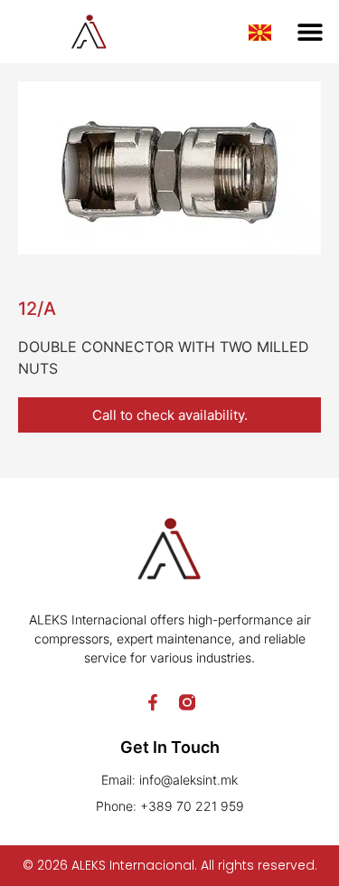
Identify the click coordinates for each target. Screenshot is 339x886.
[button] (309, 32)
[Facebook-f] (153, 702)
